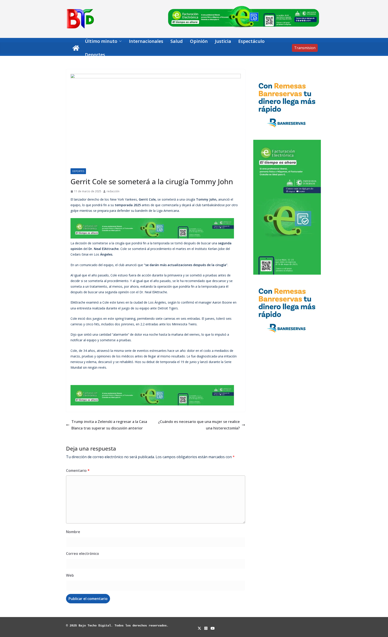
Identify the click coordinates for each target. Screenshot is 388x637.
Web (70, 575)
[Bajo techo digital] (75, 48)
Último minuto (101, 41)
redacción (113, 191)
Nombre (73, 531)
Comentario (78, 470)
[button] (119, 41)
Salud (176, 41)
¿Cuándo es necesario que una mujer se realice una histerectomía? (199, 425)
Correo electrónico (82, 553)
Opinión (199, 41)
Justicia (223, 41)
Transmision (304, 47)
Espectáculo (251, 41)
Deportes (95, 55)
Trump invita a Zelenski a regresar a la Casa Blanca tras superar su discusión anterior (109, 425)
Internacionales (146, 41)
